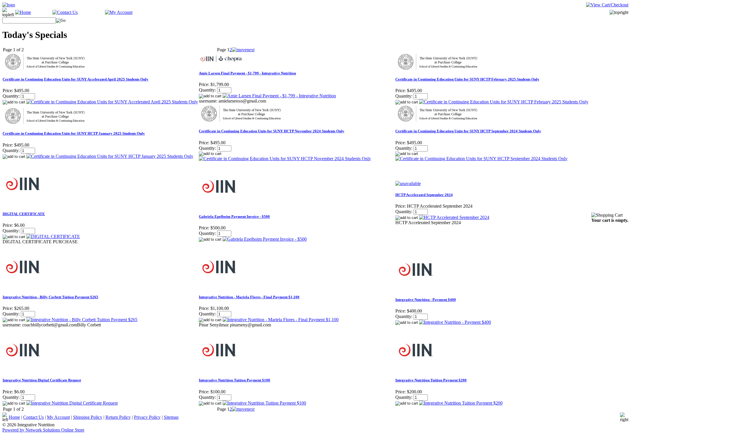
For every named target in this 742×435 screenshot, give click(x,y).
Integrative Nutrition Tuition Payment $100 (234, 380)
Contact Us (33, 417)
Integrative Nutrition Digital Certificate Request (42, 380)
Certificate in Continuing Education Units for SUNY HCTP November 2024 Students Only (271, 131)
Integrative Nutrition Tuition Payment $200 (431, 380)
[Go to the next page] (243, 49)
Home (14, 417)
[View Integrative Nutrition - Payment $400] (455, 322)
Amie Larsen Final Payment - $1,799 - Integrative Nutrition (247, 73)
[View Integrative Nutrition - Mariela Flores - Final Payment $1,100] (281, 319)
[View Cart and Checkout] (607, 4)
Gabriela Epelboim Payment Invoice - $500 (234, 216)
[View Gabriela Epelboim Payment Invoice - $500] (265, 239)
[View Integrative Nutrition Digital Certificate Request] (72, 403)
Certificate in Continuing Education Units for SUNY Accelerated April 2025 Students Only (75, 79)
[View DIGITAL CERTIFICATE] (53, 236)
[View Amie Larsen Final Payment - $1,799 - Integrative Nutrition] (279, 95)
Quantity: (11, 96)
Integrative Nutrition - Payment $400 (425, 299)
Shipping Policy (87, 417)
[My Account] (118, 12)
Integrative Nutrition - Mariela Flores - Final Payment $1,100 (249, 297)
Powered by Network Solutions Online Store (43, 429)
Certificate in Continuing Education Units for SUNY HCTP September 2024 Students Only (468, 131)
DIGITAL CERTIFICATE (24, 214)
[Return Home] (8, 4)
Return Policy (118, 417)
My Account (58, 417)
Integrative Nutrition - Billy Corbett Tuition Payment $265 (50, 297)
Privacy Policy (147, 417)
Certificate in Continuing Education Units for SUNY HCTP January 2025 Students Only (74, 133)
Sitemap (171, 417)
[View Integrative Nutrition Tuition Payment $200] (461, 403)
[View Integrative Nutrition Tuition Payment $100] (264, 403)
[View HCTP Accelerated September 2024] (454, 217)
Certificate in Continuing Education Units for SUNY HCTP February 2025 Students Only (467, 79)
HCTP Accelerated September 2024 (424, 195)
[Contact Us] (65, 12)
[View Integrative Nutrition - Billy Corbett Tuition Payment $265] (81, 319)
